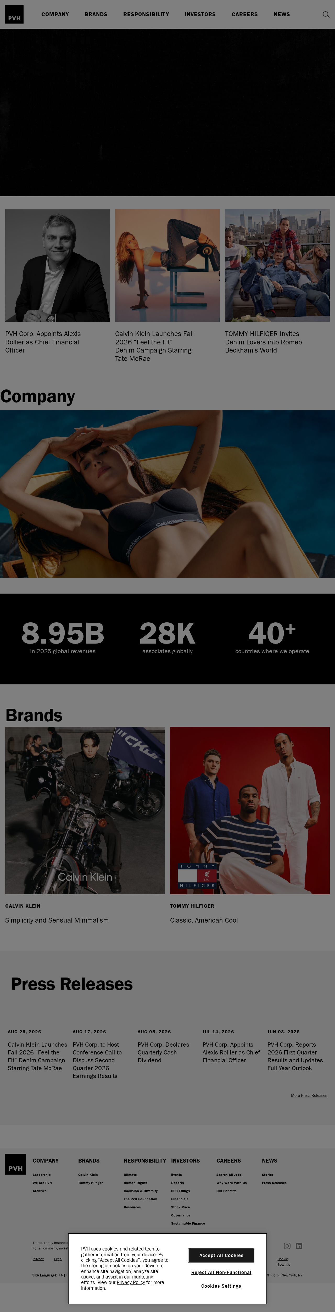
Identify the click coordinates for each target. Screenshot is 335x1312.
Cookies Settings (221, 1286)
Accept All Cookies (221, 1255)
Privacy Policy (131, 1282)
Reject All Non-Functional (221, 1272)
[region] (167, 1268)
